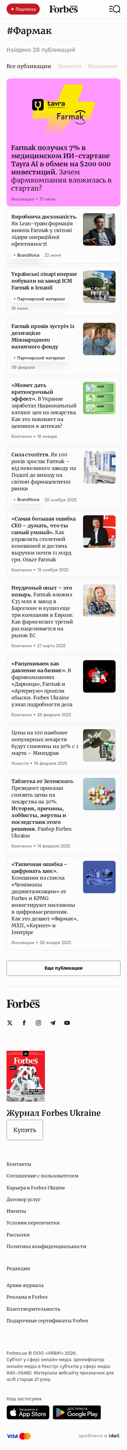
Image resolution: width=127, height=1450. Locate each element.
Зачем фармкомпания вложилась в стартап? (61, 168)
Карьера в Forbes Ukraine (36, 1188)
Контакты (19, 1164)
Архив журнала (25, 1285)
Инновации (22, 199)
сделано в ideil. (99, 1436)
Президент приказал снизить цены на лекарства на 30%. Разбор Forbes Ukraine (42, 808)
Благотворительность (33, 1309)
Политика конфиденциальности (46, 1246)
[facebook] (24, 1023)
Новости (69, 66)
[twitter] (10, 1023)
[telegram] (53, 1023)
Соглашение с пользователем (42, 1176)
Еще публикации (64, 968)
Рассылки (18, 1235)
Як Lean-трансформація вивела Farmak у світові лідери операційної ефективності (44, 230)
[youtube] (67, 1023)
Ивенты (16, 1211)
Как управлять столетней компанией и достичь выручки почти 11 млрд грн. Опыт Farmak (43, 539)
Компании (103, 66)
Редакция (18, 1268)
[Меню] (114, 9)
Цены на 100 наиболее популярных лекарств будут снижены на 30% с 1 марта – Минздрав (44, 743)
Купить (24, 1130)
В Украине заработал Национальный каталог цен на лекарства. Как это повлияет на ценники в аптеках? (44, 405)
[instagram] (38, 1023)
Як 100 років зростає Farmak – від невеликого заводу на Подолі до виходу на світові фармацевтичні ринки (43, 471)
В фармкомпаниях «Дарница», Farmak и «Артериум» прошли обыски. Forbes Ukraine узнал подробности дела (41, 684)
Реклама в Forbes (27, 1297)
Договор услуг (23, 1199)
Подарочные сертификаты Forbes (47, 1321)
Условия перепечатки (33, 1223)
